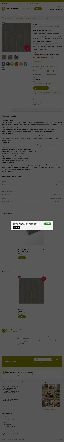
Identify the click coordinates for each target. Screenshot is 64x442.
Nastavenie (16, 227)
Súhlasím (48, 223)
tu (38, 224)
